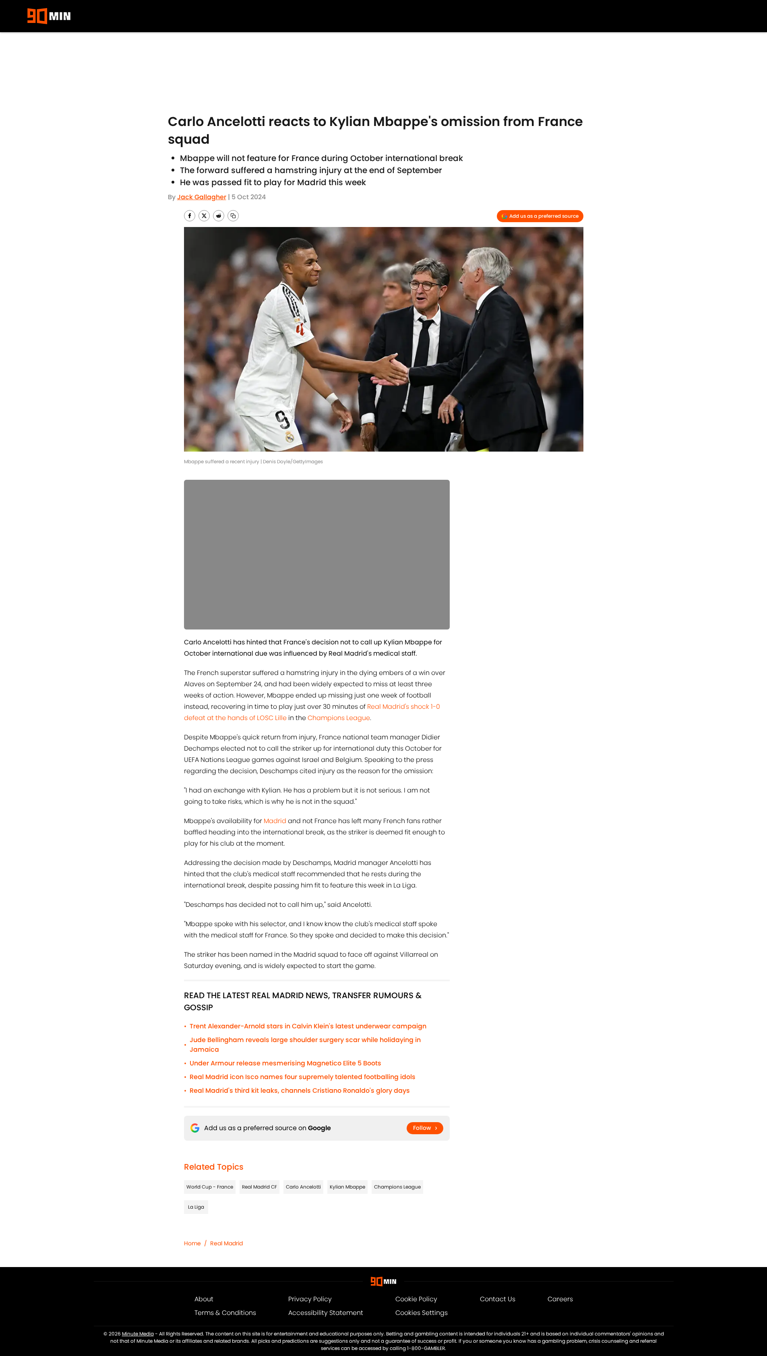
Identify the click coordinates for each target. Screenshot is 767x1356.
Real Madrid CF (259, 1186)
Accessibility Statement (325, 1312)
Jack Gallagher (201, 197)
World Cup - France (209, 1186)
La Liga (196, 1206)
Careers (560, 1299)
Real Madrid (226, 1243)
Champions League (339, 717)
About (203, 1299)
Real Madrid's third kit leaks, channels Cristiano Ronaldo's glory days (300, 1090)
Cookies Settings (421, 1312)
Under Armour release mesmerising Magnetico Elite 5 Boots (285, 1063)
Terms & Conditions (225, 1312)
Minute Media (138, 1333)
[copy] (233, 215)
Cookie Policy (416, 1299)
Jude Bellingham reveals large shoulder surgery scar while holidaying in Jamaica (305, 1044)
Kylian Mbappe (347, 1186)
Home (192, 1243)
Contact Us (497, 1299)
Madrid (275, 821)
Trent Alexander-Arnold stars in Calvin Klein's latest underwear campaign (308, 1026)
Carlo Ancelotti (303, 1186)
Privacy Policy (310, 1299)
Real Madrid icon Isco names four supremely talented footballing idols (303, 1076)
